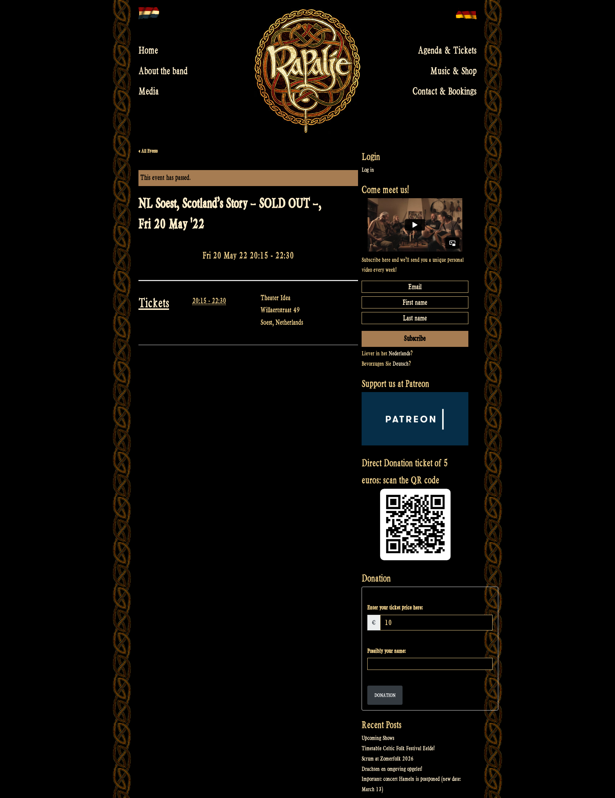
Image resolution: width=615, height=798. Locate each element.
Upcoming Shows (378, 738)
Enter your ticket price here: (395, 607)
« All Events (148, 151)
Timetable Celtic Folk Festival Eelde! (398, 748)
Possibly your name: (386, 651)
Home (148, 50)
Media (148, 91)
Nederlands (399, 353)
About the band (163, 70)
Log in (368, 170)
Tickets (153, 303)
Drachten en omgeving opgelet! (392, 769)
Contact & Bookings (444, 91)
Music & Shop (453, 70)
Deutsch (401, 363)
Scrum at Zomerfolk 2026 (388, 758)
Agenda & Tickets (447, 50)
